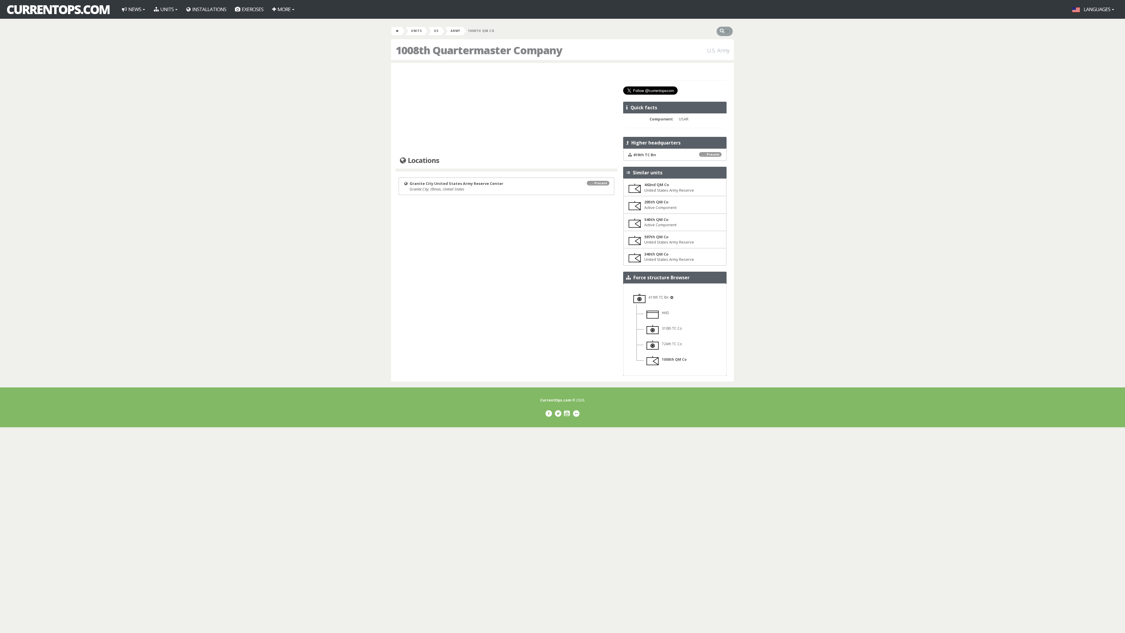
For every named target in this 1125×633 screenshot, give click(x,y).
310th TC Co (670, 328)
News (134, 9)
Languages (1097, 9)
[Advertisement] (506, 110)
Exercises (252, 9)
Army (455, 31)
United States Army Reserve (669, 187)
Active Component (660, 204)
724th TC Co (670, 343)
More (284, 9)
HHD (664, 312)
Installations (208, 9)
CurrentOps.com (58, 9)
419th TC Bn (657, 297)
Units (167, 9)
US (436, 31)
